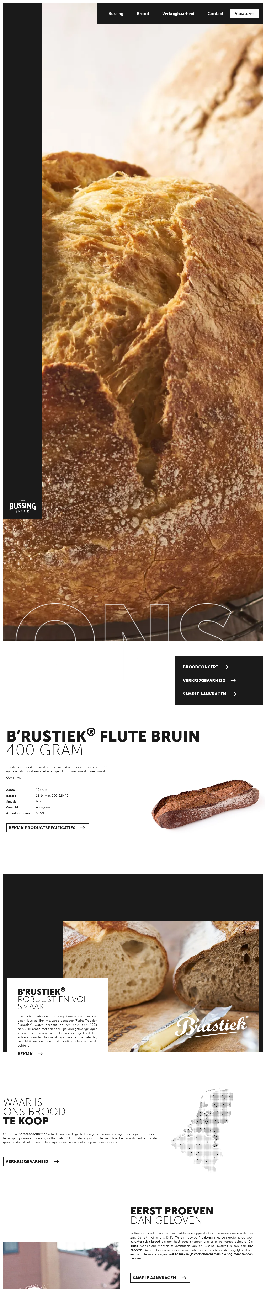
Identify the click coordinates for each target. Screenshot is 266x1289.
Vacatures (244, 13)
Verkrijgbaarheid (178, 13)
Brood (143, 13)
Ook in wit (13, 777)
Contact (216, 13)
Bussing (115, 13)
